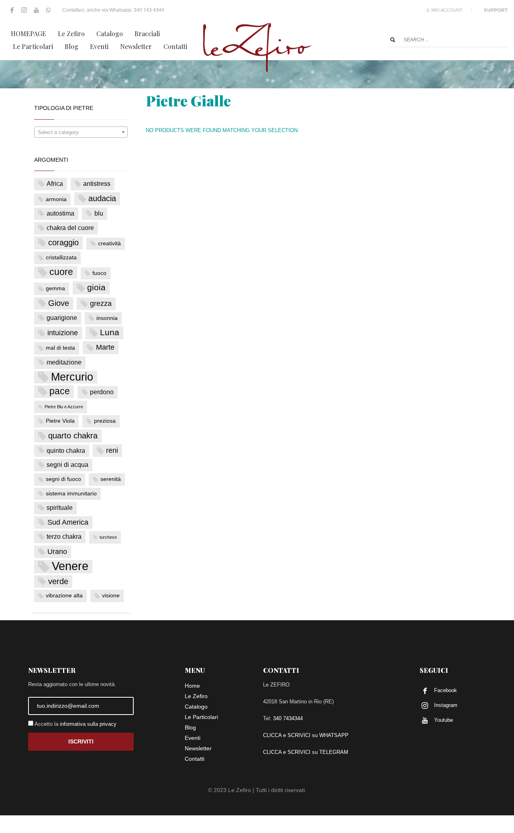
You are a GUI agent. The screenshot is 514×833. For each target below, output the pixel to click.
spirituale (60, 507)
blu (98, 213)
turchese (108, 537)
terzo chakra (64, 536)
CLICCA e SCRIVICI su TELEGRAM (305, 752)
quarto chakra (73, 435)
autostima (60, 213)
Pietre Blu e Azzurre (64, 406)
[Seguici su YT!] (36, 10)
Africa (55, 183)
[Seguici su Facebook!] (12, 10)
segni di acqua (67, 464)
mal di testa (60, 348)
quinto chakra (66, 450)
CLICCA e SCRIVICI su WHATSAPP (306, 735)
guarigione (62, 317)
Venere (70, 566)
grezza (101, 303)
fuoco (99, 273)
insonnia (107, 318)
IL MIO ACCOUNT (444, 10)
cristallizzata (61, 258)
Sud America (67, 522)
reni (112, 450)
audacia (102, 198)
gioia (96, 287)
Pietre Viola (60, 421)
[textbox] (81, 132)
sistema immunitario (71, 494)
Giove (58, 303)
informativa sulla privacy (88, 724)
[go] (393, 40)
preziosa (105, 421)
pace (59, 391)
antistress (96, 183)
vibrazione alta (64, 596)
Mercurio (72, 377)
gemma (55, 288)
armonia (56, 199)
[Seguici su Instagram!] (24, 10)
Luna (109, 332)
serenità (110, 479)
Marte (105, 347)
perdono (102, 392)
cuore (61, 272)
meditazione (64, 362)
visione (111, 596)
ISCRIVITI (81, 741)
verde (58, 581)
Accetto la (74, 724)
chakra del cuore (70, 227)
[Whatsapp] (48, 10)
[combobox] (81, 132)
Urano (57, 552)
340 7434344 (288, 718)
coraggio (63, 242)
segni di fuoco (63, 479)
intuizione (62, 333)
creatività (109, 243)
